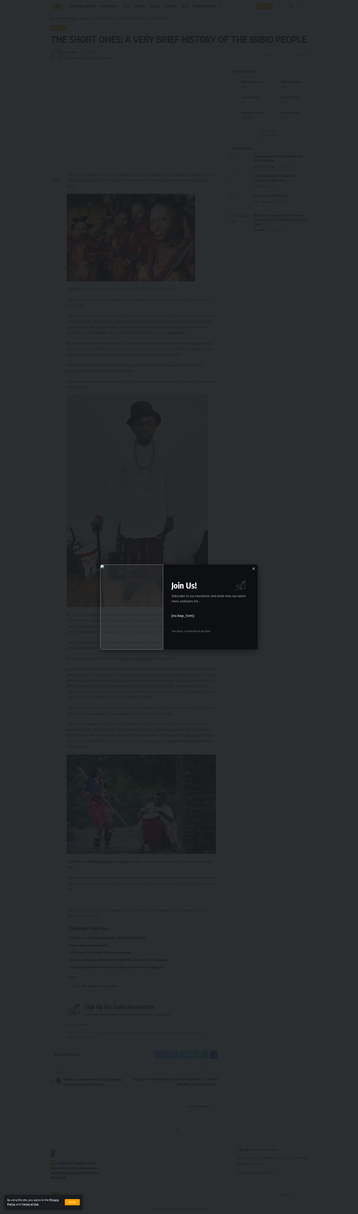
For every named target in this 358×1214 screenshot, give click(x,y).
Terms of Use (30, 1204)
